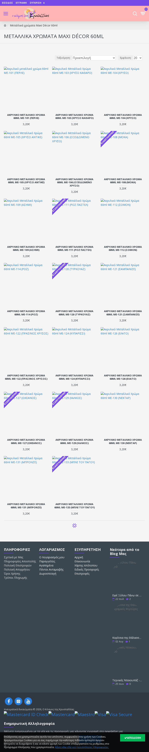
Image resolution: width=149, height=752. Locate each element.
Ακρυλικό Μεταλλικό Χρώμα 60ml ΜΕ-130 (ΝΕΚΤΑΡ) (123, 441)
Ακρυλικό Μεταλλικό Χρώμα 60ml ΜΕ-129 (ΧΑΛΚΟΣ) (74, 441)
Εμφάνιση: (125, 57)
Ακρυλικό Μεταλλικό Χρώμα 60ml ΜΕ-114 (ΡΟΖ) (26, 313)
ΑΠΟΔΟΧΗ (134, 738)
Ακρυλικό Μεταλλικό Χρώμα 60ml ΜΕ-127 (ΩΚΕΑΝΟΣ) (26, 441)
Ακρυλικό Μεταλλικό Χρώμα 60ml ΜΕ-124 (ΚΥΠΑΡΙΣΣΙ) (74, 377)
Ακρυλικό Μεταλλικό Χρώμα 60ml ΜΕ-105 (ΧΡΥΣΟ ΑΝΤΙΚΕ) (26, 181)
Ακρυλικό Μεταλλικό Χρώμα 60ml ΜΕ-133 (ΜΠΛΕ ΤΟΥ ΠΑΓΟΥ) (74, 505)
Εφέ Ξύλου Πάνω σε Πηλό (127, 595)
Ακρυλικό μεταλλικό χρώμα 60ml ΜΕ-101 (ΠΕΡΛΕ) (26, 116)
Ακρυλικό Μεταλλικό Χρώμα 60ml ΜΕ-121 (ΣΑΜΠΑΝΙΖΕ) (123, 313)
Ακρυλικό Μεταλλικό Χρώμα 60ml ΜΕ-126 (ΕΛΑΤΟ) (123, 377)
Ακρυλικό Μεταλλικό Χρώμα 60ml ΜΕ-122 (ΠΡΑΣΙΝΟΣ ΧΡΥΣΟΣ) (26, 377)
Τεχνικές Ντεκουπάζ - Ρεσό (127, 680)
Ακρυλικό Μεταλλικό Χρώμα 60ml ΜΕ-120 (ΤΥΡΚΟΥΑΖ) (74, 313)
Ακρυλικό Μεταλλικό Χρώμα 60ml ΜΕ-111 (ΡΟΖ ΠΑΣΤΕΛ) (74, 248)
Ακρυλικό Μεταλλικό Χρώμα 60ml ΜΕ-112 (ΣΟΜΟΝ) (123, 248)
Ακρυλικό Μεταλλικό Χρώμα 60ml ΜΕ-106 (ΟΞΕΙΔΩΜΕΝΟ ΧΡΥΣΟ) (74, 183)
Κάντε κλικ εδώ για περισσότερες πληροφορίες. (82, 747)
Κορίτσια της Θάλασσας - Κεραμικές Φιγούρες (127, 637)
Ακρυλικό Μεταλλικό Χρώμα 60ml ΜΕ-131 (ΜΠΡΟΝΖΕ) (26, 505)
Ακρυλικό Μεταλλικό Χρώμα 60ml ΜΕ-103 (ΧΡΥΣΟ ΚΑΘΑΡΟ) (74, 116)
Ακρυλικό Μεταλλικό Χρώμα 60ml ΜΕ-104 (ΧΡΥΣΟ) (123, 116)
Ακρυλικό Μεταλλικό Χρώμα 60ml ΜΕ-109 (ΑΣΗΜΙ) (26, 248)
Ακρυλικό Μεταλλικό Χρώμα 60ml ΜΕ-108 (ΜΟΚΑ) (123, 181)
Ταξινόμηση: (63, 57)
